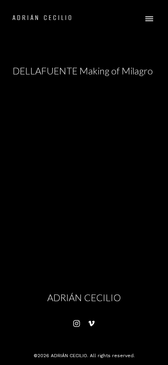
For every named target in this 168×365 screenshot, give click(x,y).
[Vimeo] (91, 323)
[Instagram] (76, 323)
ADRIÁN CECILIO (84, 297)
